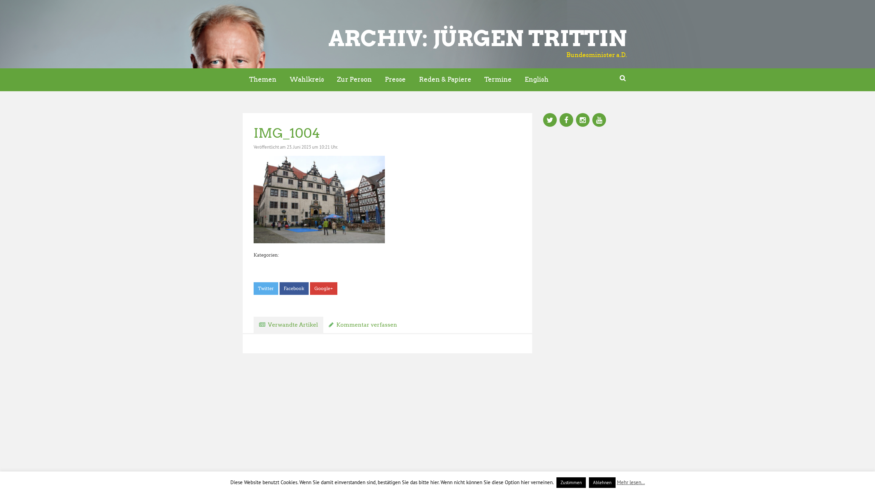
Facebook (294, 288)
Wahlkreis (307, 79)
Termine (498, 79)
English (537, 79)
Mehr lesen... (631, 482)
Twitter (266, 288)
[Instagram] (583, 120)
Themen (263, 79)
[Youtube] (599, 120)
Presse (395, 79)
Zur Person (354, 79)
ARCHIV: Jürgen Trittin (477, 38)
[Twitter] (550, 120)
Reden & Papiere (445, 79)
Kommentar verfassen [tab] (366, 325)
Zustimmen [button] (571, 482)
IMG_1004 (287, 133)
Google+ (323, 288)
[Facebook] (566, 120)
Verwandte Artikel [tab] (293, 325)
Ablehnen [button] (602, 482)
